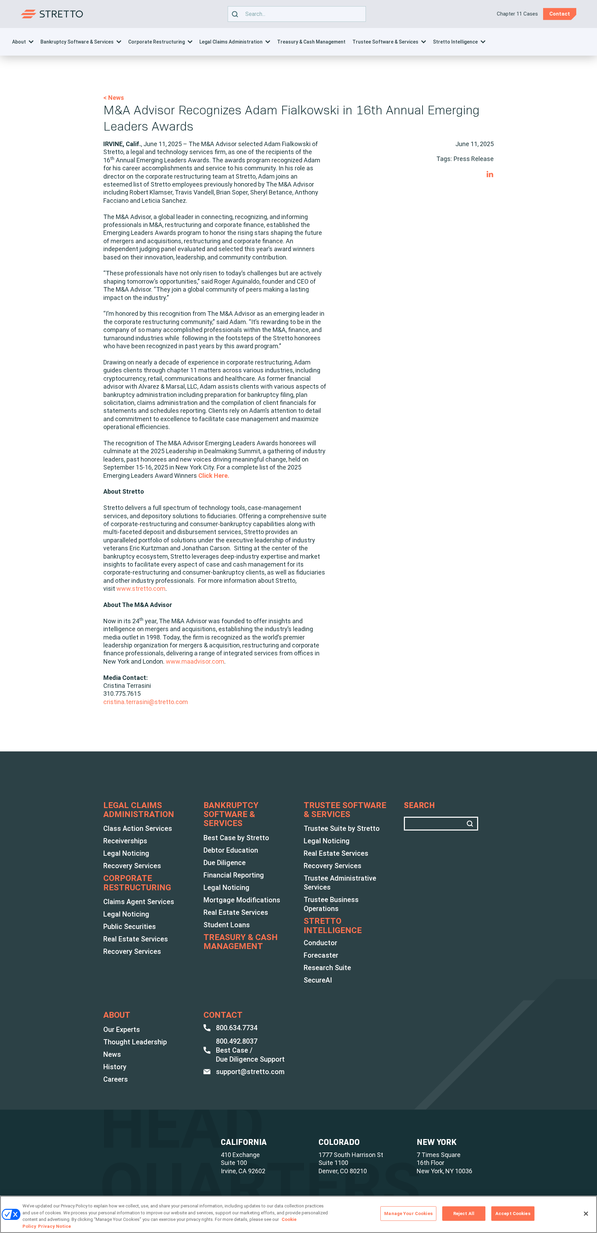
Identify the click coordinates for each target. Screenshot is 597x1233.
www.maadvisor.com (195, 661)
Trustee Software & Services (385, 42)
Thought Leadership (135, 1042)
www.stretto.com (140, 588)
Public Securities (129, 926)
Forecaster (321, 955)
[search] (234, 14)
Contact (223, 1015)
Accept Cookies (512, 1213)
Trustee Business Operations (331, 904)
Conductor (320, 943)
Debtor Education (230, 850)
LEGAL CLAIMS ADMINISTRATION (138, 810)
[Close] (586, 1213)
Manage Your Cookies (408, 1213)
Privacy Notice (54, 1226)
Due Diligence (224, 863)
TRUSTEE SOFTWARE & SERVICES (345, 810)
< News (113, 97)
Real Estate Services (135, 939)
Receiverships (125, 841)
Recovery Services (132, 866)
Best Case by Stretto (236, 838)
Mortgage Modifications (241, 900)
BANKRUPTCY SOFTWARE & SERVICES (230, 814)
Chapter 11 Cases (517, 14)
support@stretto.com (250, 1072)
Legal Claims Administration (231, 42)
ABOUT (116, 1015)
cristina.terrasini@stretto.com (145, 701)
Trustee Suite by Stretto (342, 828)
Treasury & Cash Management (311, 42)
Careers (115, 1079)
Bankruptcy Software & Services (77, 42)
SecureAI (318, 980)
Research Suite (327, 968)
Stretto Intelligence (455, 42)
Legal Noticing (126, 853)
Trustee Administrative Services (340, 882)
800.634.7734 (236, 1028)
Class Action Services (137, 828)
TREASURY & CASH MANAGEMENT (240, 942)
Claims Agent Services (138, 902)
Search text (293, 14)
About (19, 42)
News (112, 1054)
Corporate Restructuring (156, 42)
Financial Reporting (233, 875)
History (114, 1067)
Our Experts (121, 1029)
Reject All (463, 1213)
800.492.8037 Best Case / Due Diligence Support (250, 1050)
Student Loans (226, 925)
